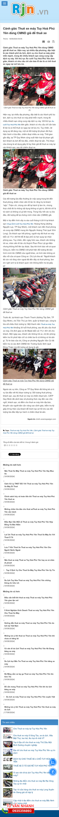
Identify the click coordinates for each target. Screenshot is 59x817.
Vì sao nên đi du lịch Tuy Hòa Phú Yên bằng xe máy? (33, 774)
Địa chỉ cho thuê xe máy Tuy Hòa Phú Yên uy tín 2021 (34, 751)
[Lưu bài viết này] (53, 41)
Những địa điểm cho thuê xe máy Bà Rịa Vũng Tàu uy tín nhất (33, 782)
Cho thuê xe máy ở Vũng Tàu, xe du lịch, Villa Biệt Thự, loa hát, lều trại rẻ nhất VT (33, 737)
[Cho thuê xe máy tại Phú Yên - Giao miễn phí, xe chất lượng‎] (29, 9)
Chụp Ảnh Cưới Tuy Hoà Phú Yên (20, 224)
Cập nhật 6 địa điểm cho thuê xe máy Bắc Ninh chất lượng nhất (33, 802)
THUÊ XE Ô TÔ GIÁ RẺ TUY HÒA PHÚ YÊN (32, 765)
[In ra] (48, 41)
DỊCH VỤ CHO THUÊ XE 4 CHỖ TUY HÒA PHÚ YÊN (34, 760)
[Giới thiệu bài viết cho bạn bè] (44, 41)
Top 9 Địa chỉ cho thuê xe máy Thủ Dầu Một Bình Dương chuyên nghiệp (32, 743)
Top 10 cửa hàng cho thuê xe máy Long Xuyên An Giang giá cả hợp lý (33, 791)
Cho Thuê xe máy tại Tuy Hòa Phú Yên (30, 728)
